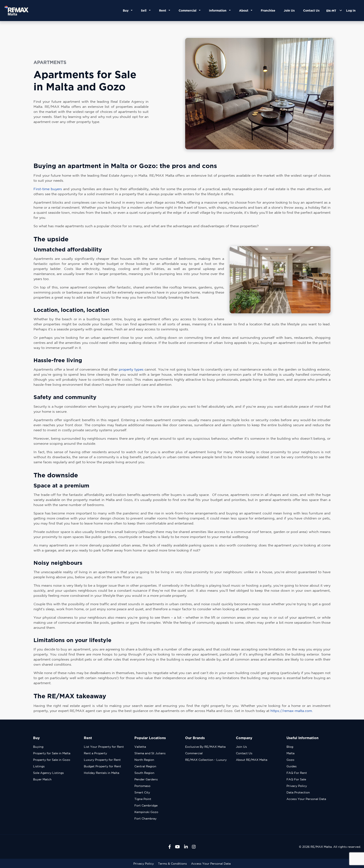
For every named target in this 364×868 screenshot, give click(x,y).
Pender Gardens (146, 779)
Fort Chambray (145, 818)
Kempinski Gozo (146, 812)
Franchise (268, 10)
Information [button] (218, 10)
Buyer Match (42, 779)
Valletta (140, 746)
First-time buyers (47, 189)
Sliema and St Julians (150, 753)
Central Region (145, 766)
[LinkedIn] (186, 847)
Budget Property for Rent (102, 766)
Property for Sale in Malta (51, 753)
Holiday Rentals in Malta (101, 773)
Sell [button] (144, 10)
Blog (289, 746)
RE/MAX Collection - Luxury (206, 759)
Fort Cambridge (146, 805)
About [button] (244, 10)
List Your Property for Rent (104, 746)
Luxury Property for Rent (102, 759)
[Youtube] (177, 847)
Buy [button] (126, 10)
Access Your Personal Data (306, 799)
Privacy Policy (296, 786)
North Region (144, 759)
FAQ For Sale (296, 779)
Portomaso (142, 786)
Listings (39, 766)
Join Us (289, 10)
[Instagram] (194, 847)
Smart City (142, 792)
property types (131, 369)
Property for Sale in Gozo (51, 759)
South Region (144, 773)
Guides (291, 766)
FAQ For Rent (296, 773)
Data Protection (298, 792)
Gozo (290, 759)
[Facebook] (169, 847)
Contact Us (311, 10)
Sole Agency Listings (48, 773)
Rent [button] (163, 10)
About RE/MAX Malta (251, 759)
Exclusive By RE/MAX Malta (205, 746)
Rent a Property (95, 753)
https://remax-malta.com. (291, 711)
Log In (351, 10)
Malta (290, 753)
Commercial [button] (188, 10)
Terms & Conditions (172, 863)
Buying (38, 746)
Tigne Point (142, 799)
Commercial (194, 753)
